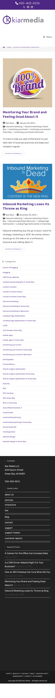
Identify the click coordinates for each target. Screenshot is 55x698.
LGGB (5, 326)
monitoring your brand (18, 129)
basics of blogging (10, 268)
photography (8, 359)
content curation (10, 287)
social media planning (12, 417)
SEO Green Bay (9, 398)
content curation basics (12, 292)
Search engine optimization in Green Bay (19, 379)
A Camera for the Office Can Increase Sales (26, 553)
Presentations (9, 364)
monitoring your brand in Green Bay (17, 350)
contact (9, 522)
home (8, 673)
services (9, 500)
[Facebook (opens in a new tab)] (28, 7)
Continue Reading (15, 154)
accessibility (37, 676)
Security (6, 384)
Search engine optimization (14, 369)
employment (17, 676)
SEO (4, 388)
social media (8, 413)
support (9, 528)
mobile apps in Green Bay (13, 340)
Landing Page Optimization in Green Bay (33, 224)
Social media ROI (9, 427)
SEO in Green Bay (10, 403)
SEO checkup (8, 393)
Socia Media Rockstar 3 (12, 408)
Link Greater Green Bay (12, 330)
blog (7, 517)
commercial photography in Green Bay (18, 282)
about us (9, 494)
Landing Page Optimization (14, 316)
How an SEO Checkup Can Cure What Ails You (27, 572)
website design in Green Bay (14, 441)
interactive (10, 505)
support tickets (12, 532)
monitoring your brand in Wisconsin (29, 132)
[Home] (4, 47)
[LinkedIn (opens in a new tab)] (31, 7)
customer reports (13, 538)
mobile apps (8, 335)
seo (6, 510)
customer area (41, 673)
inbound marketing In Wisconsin (26, 47)
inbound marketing (14, 126)
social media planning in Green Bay (17, 422)
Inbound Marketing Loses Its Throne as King (26, 591)
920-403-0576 (29, 3)
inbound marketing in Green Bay (16, 306)
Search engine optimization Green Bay (18, 374)
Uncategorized (9, 432)
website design (9, 437)
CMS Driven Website (11, 277)
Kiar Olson (10, 123)
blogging (6, 272)
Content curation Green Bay (14, 297)
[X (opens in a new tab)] (24, 7)
